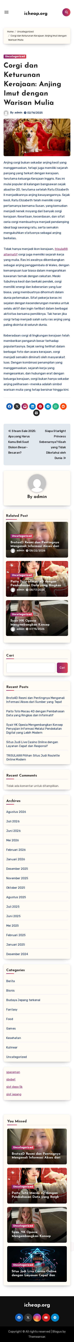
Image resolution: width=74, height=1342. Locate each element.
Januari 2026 (15, 859)
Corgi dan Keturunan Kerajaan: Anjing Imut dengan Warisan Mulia (32, 84)
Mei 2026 (12, 840)
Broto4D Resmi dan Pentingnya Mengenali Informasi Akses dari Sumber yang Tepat (34, 546)
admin (18, 112)
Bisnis (10, 990)
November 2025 (17, 878)
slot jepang (13, 1094)
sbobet (10, 1079)
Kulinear (12, 1047)
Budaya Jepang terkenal (23, 1000)
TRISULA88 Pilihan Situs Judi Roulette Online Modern (33, 757)
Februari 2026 (16, 849)
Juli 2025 (12, 906)
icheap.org (36, 13)
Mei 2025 (12, 925)
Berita (10, 981)
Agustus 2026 (16, 812)
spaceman (13, 1072)
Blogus (57, 1331)
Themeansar (36, 1336)
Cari (10, 655)
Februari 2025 (16, 935)
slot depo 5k (14, 1087)
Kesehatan (13, 1038)
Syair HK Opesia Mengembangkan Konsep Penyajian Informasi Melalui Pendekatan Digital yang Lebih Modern (34, 728)
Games (11, 1028)
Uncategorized (15, 56)
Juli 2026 (13, 821)
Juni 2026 (13, 831)
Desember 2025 (17, 868)
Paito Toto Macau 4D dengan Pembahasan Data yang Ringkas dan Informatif (35, 585)
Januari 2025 (15, 944)
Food (9, 1019)
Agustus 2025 (16, 897)
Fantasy (11, 1009)
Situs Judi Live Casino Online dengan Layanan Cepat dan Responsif (32, 744)
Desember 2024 (17, 954)
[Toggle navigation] (6, 12)
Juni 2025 (13, 916)
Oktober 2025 (15, 887)
